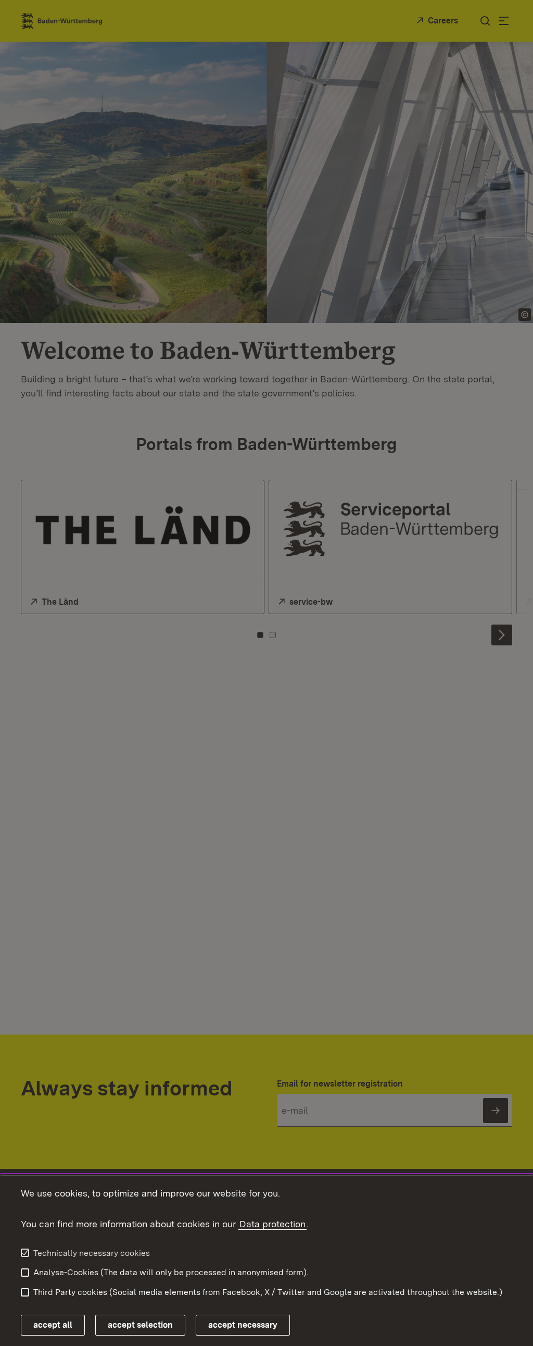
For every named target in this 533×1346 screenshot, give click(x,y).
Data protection (272, 1223)
